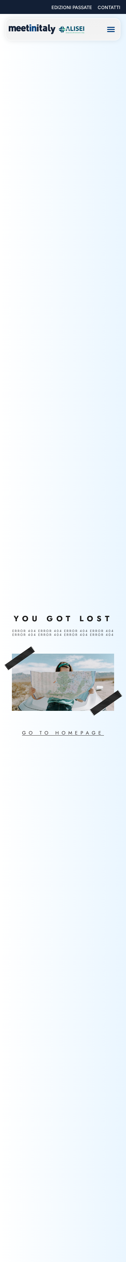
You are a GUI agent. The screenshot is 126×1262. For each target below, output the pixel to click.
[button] (111, 29)
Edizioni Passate (71, 7)
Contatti (109, 7)
